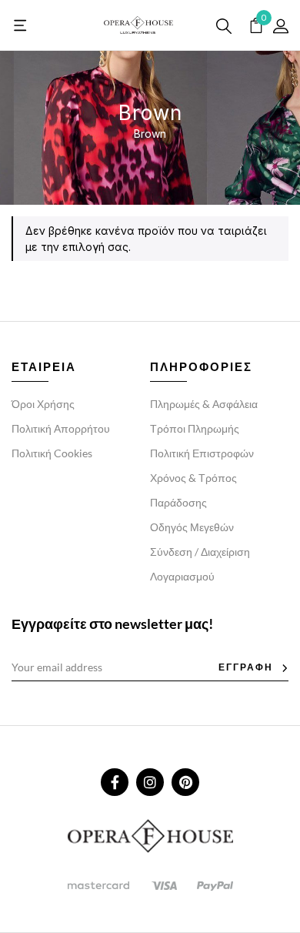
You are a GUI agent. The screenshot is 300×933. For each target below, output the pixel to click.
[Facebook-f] (114, 782)
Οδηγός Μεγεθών (192, 526)
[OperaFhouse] (138, 25)
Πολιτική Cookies (52, 453)
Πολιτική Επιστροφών (202, 453)
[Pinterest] (185, 782)
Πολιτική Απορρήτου (61, 428)
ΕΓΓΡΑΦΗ (245, 667)
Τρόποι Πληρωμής (194, 428)
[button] (21, 25)
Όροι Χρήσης (43, 403)
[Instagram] (150, 782)
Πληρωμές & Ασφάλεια (204, 403)
